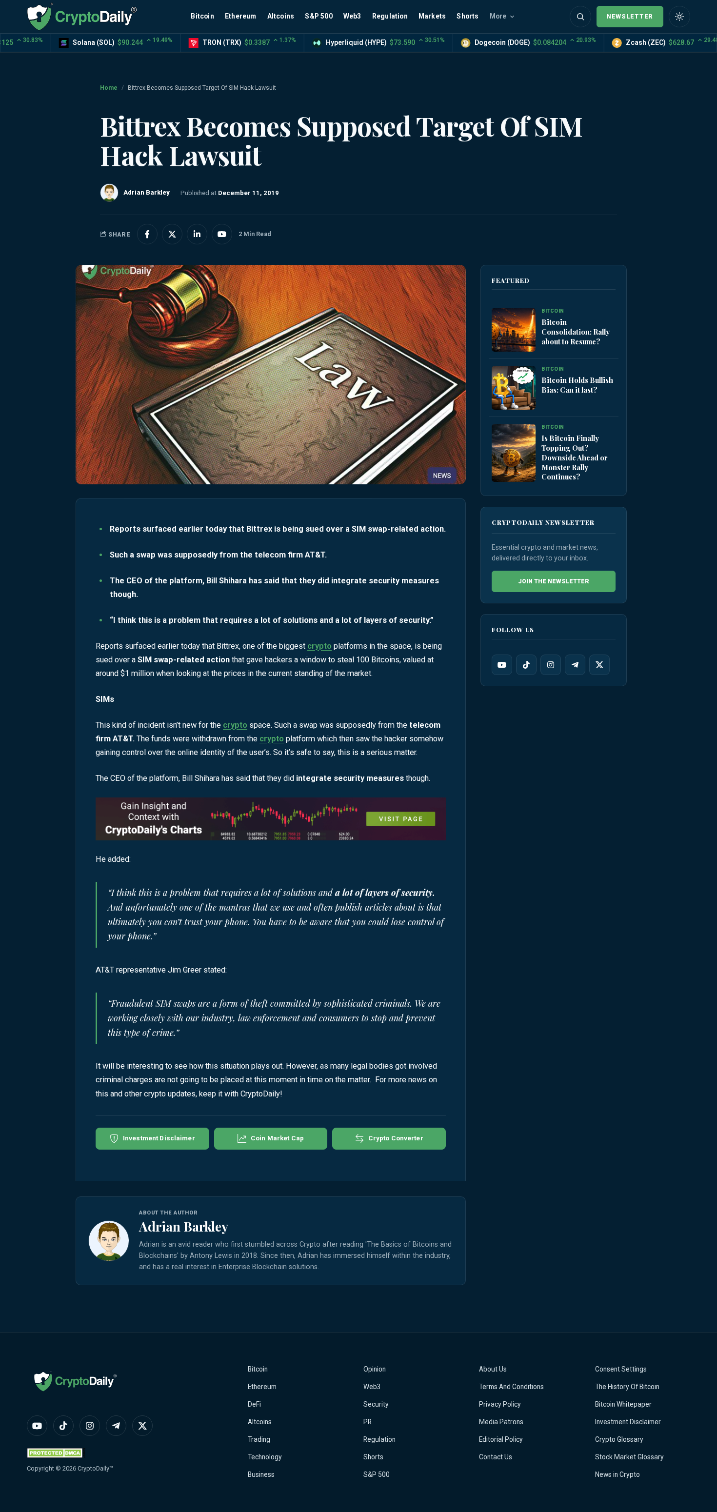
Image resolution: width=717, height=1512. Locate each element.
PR (367, 1422)
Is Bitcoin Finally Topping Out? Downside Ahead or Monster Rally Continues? (574, 457)
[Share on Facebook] (147, 234)
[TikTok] (526, 665)
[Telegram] (575, 665)
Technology (265, 1457)
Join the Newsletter (553, 581)
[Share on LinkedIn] (197, 234)
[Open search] (580, 16)
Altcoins (281, 16)
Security (376, 1404)
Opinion (374, 1369)
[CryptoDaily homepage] (82, 16)
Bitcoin (202, 16)
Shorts (467, 16)
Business (261, 1474)
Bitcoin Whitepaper (623, 1404)
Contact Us (495, 1457)
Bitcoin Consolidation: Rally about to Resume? (575, 331)
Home (109, 87)
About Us (493, 1369)
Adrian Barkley (183, 1226)
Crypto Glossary (619, 1439)
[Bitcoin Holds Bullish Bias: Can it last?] (514, 388)
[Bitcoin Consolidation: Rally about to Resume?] (514, 330)
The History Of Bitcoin (627, 1387)
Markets (432, 16)
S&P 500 (318, 16)
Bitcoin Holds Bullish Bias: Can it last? (577, 385)
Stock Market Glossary (629, 1457)
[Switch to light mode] (679, 16)
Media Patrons (501, 1422)
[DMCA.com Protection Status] (56, 1453)
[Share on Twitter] (172, 234)
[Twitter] (599, 665)
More (498, 16)
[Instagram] (550, 665)
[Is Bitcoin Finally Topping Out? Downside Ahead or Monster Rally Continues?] (514, 453)
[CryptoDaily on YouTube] (222, 234)
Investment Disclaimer (628, 1422)
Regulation (390, 16)
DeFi (254, 1404)
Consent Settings (621, 1369)
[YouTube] (502, 665)
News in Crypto (617, 1474)
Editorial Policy (501, 1439)
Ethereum (241, 16)
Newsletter (630, 16)
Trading (259, 1439)
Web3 (352, 16)
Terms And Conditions (511, 1387)
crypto (319, 646)
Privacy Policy (500, 1404)
